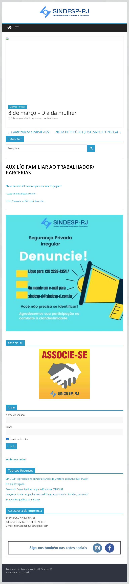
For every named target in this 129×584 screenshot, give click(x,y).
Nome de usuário (15, 414)
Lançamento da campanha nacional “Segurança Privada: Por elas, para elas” (47, 494)
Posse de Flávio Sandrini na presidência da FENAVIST (34, 489)
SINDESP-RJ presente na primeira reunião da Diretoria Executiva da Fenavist (47, 478)
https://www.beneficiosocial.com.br (25, 201)
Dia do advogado (15, 484)
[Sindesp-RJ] (9, 28)
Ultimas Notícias (17, 106)
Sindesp (38, 118)
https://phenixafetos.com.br (21, 193)
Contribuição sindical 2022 (28, 132)
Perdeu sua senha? (16, 459)
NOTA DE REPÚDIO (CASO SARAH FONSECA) (89, 132)
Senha (9, 427)
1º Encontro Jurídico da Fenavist (23, 499)
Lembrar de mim (18, 439)
